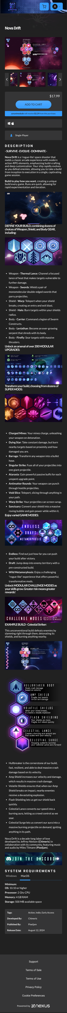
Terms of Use (33, 978)
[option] (33, 53)
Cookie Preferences (33, 995)
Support (33, 961)
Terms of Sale (33, 970)
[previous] (7, 79)
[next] (60, 79)
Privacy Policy (34, 987)
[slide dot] (32, 79)
